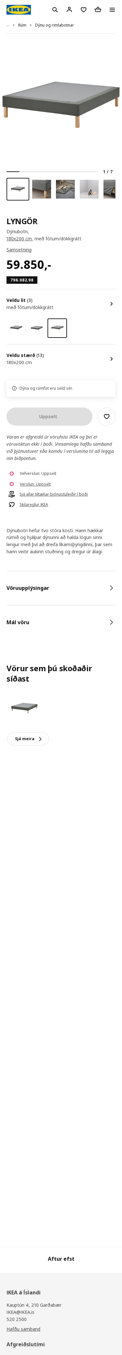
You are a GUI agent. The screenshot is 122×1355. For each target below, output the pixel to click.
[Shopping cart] (97, 9)
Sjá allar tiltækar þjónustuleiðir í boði (54, 494)
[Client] (69, 9)
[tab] (61, 588)
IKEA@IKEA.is (20, 1312)
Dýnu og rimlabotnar (54, 25)
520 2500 (17, 1319)
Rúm (22, 25)
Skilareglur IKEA (34, 504)
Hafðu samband (23, 1329)
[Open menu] (112, 9)
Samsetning (19, 250)
